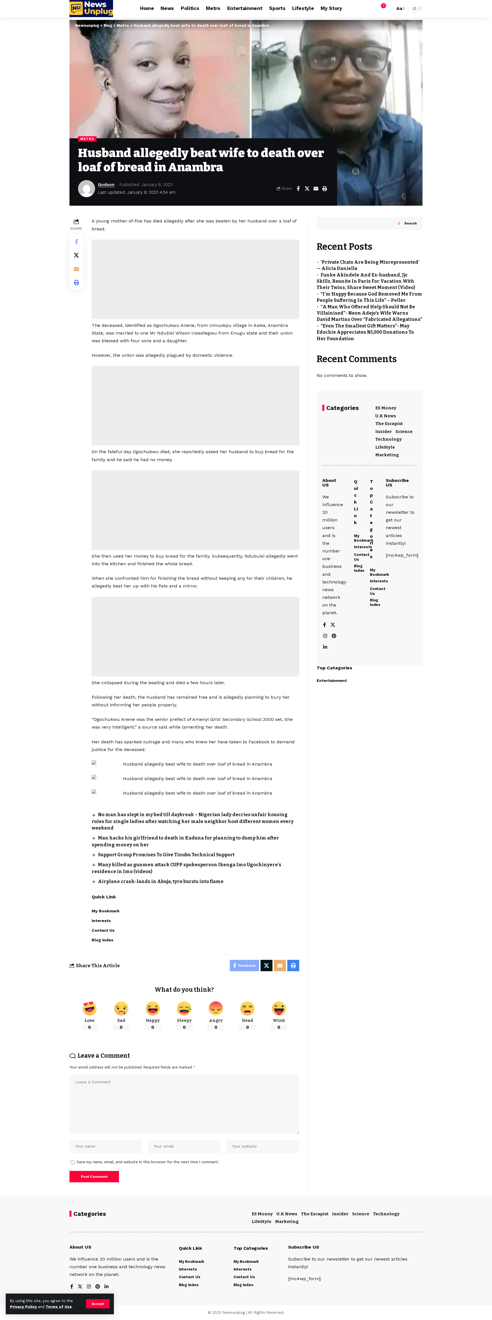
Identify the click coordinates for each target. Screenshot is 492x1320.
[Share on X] (307, 188)
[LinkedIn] (325, 647)
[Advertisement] (195, 279)
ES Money (385, 408)
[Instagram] (325, 636)
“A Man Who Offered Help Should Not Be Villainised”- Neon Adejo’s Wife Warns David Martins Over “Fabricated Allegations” (369, 313)
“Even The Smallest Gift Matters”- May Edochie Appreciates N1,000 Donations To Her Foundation (365, 332)
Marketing (387, 454)
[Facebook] (324, 625)
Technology (388, 439)
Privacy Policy (23, 1307)
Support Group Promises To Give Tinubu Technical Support (166, 854)
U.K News (385, 415)
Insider (383, 431)
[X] (333, 625)
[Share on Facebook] (298, 188)
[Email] (316, 188)
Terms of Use (59, 1307)
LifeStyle (385, 447)
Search (410, 223)
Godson (106, 184)
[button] (98, 1303)
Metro (87, 139)
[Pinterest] (334, 636)
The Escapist (389, 423)
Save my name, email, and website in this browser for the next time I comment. (148, 1162)
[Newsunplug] (91, 8)
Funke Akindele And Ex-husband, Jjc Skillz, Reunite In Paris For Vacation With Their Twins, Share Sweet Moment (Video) (366, 281)
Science (404, 431)
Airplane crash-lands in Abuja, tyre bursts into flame (161, 881)
